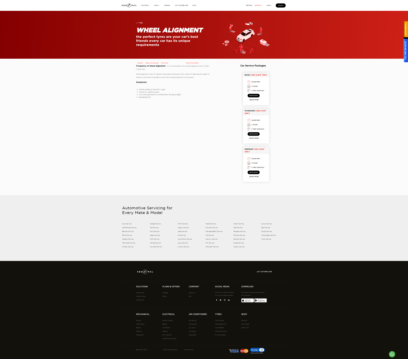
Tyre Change (219, 320)
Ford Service (154, 231)
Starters (165, 331)
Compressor (193, 324)
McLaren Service (212, 227)
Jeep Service (182, 231)
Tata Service (265, 227)
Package (165, 292)
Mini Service (210, 243)
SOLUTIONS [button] (145, 5)
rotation (164, 63)
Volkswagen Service (268, 235)
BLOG (194, 5)
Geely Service (155, 235)
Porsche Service (239, 235)
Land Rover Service (185, 239)
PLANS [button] (156, 5)
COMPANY (167, 5)
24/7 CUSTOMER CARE (181, 5)
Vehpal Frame (141, 296)
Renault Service (239, 239)
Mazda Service (211, 224)
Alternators (166, 327)
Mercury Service (211, 239)
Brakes (138, 327)
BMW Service (127, 235)
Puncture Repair (220, 335)
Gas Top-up (192, 320)
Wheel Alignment (221, 331)
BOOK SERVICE (405, 29)
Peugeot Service (239, 231)
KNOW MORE (254, 99)
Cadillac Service (127, 239)
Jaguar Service (183, 227)
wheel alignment (176, 63)
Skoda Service (238, 243)
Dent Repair (245, 324)
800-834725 (405, 46)
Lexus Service (183, 243)
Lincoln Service (183, 247)
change (140, 63)
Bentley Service (127, 231)
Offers (164, 296)
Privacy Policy (189, 349)
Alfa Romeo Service (129, 227)
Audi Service (126, 224)
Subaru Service (238, 247)
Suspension (140, 335)
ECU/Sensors (166, 335)
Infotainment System (169, 338)
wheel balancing (151, 63)
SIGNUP (280, 5)
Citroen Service (127, 247)
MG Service (210, 235)
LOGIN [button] (268, 5)
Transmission (140, 324)
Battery (164, 324)
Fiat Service (154, 227)
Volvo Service (266, 239)
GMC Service (154, 239)
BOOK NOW (253, 95)
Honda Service (155, 243)
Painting (244, 320)
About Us (192, 292)
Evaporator (192, 335)
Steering (139, 331)
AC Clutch (192, 327)
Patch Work (245, 327)
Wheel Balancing (220, 324)
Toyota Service (266, 231)
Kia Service (182, 235)
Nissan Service (238, 224)
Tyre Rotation (219, 327)
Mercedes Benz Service (214, 231)
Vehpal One (140, 292)
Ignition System (167, 320)
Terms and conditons (170, 349)
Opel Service (238, 227)
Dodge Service (155, 224)
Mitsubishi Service (212, 247)
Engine (138, 320)
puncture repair (192, 63)
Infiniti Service (183, 224)
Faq (190, 296)
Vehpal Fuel (140, 300)
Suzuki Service (266, 224)
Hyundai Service (156, 247)
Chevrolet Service (128, 243)
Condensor (192, 331)
